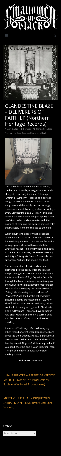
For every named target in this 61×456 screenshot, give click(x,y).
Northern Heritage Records (17, 133)
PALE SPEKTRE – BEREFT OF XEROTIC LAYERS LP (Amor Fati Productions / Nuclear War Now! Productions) (29, 379)
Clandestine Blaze (44, 129)
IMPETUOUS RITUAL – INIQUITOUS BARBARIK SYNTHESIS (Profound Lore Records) (28, 402)
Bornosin (27, 129)
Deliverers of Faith (38, 133)
